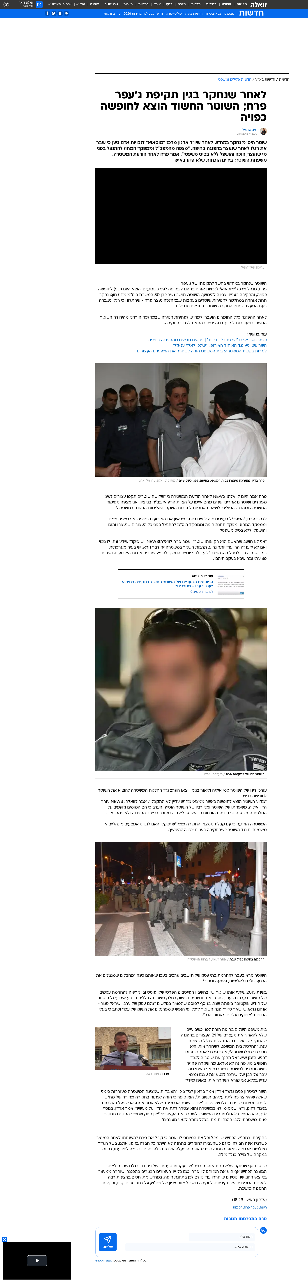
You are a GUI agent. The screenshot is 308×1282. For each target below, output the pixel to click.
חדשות (242, 4)
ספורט (226, 4)
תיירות (128, 4)
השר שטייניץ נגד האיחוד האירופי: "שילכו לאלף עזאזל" (219, 346)
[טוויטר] (54, 13)
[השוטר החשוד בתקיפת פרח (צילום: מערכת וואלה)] (181, 693)
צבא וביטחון (213, 13)
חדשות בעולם (153, 13)
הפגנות (238, 1207)
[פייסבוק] (47, 13)
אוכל (157, 4)
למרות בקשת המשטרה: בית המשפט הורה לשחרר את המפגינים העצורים (202, 351)
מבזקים (229, 13)
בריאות (143, 4)
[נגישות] (6, 4)
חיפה (263, 1207)
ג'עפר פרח (251, 1207)
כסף (169, 4)
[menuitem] (239, 4)
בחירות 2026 (132, 13)
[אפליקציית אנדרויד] (66, 13)
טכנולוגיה (111, 4)
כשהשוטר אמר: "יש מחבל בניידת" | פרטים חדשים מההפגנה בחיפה (207, 340)
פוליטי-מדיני (174, 13)
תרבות (196, 4)
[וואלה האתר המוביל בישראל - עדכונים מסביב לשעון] (259, 4)
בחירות (211, 4)
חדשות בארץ (193, 13)
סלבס (182, 4)
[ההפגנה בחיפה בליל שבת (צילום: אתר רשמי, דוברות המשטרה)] (181, 903)
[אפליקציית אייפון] (60, 13)
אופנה (94, 4)
